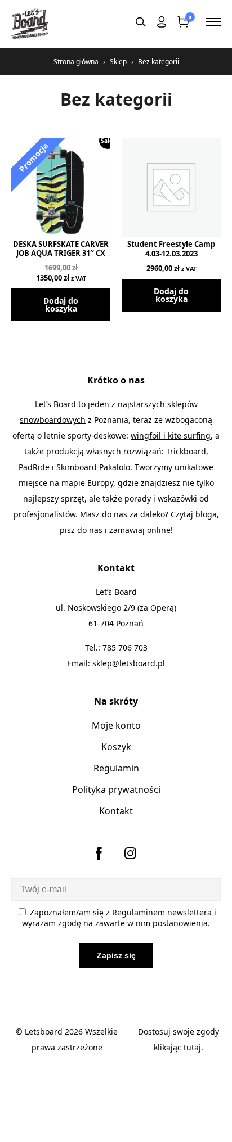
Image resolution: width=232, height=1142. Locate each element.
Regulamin (116, 768)
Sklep (118, 61)
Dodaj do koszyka (60, 304)
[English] (121, 22)
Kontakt (116, 811)
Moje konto (116, 725)
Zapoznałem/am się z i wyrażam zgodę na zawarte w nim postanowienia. (119, 917)
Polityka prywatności (116, 789)
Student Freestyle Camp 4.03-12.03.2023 (171, 249)
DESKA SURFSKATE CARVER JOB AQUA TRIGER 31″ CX (61, 249)
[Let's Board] (29, 23)
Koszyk (116, 747)
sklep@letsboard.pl (128, 663)
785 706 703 (125, 647)
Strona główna (76, 61)
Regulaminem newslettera (162, 912)
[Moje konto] (161, 24)
